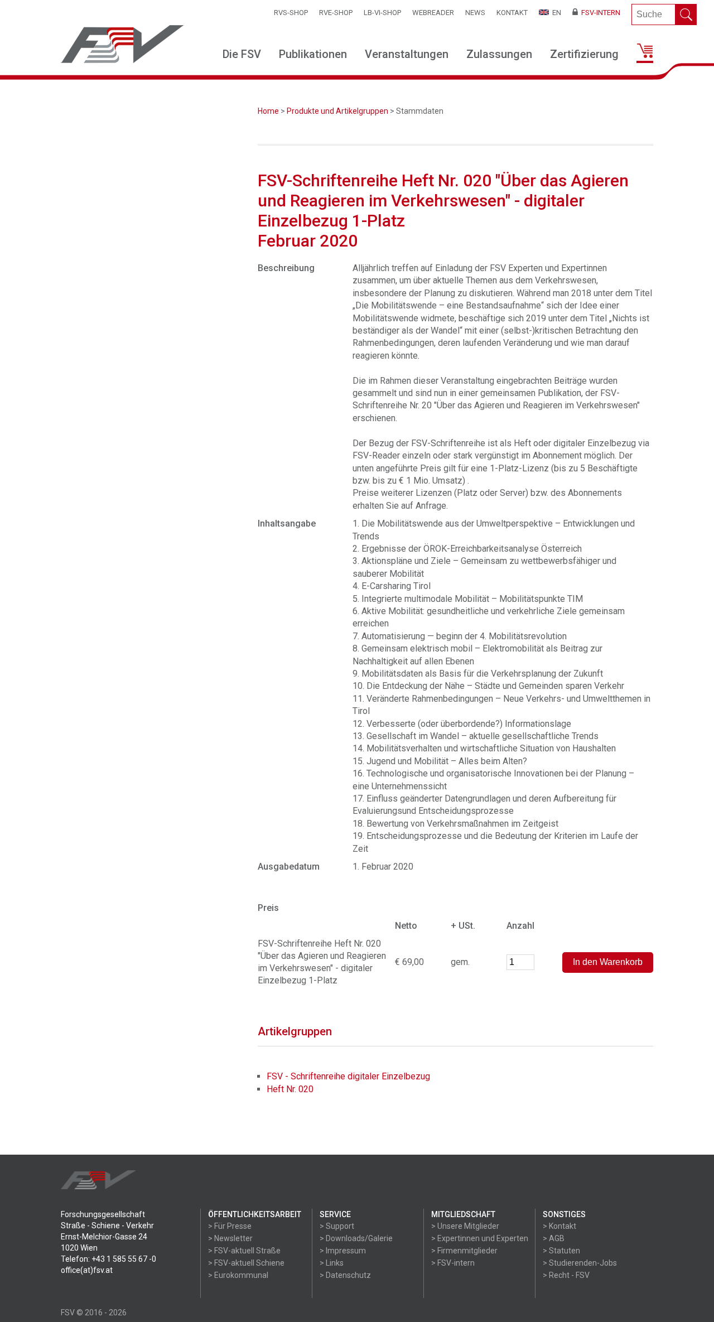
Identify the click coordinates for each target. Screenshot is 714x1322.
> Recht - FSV (566, 1275)
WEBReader (433, 12)
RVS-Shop (291, 12)
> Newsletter (230, 1238)
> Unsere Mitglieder (465, 1226)
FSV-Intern (599, 12)
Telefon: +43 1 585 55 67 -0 (108, 1259)
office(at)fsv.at (87, 1270)
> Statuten (561, 1250)
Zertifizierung (584, 54)
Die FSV (242, 54)
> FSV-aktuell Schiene (246, 1262)
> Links (332, 1262)
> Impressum (343, 1250)
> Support (337, 1226)
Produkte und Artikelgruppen (337, 111)
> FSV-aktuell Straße (244, 1250)
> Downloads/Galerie (356, 1238)
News (475, 12)
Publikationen (313, 54)
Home (268, 111)
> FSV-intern (453, 1262)
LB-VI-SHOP (382, 12)
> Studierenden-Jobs (580, 1262)
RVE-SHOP (336, 12)
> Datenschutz (345, 1275)
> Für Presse (230, 1226)
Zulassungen (499, 54)
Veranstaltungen (406, 54)
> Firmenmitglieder (464, 1250)
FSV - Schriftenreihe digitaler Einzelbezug (348, 1076)
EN (555, 12)
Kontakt (512, 12)
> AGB (554, 1238)
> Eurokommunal (238, 1275)
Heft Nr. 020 (290, 1089)
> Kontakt (559, 1226)
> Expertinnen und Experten (479, 1238)
